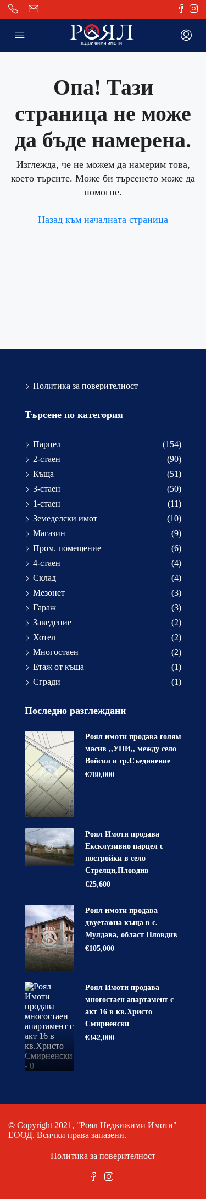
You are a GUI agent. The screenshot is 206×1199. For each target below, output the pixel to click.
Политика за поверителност (85, 386)
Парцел (47, 444)
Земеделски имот (65, 518)
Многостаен (56, 652)
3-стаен (46, 488)
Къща (43, 474)
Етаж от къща (58, 667)
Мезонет (49, 592)
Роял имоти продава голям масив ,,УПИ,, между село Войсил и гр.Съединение (133, 749)
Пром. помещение (67, 548)
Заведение (52, 622)
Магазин (49, 533)
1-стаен (46, 503)
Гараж (44, 607)
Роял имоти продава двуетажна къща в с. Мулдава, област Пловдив (131, 922)
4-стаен (46, 563)
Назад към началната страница (103, 219)
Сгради (46, 681)
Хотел (44, 637)
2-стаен (46, 459)
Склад (44, 577)
